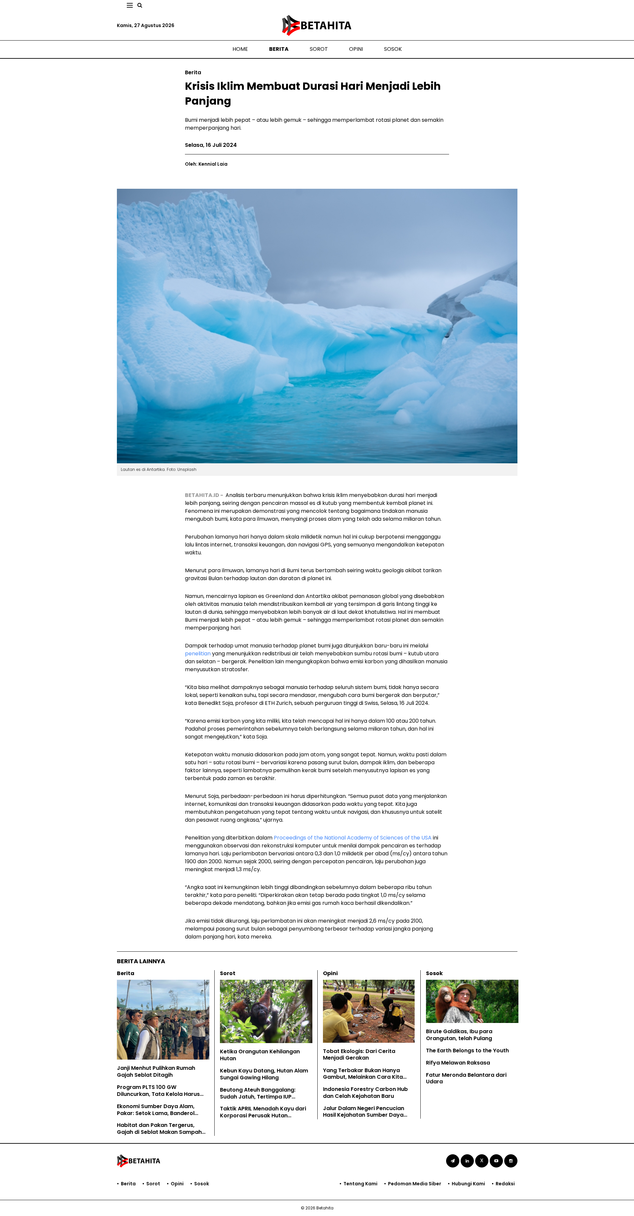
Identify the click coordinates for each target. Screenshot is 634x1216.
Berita (279, 49)
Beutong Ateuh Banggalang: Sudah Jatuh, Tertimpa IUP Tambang (258, 1096)
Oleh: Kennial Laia (206, 164)
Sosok (393, 49)
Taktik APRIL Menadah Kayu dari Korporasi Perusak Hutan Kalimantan (263, 1115)
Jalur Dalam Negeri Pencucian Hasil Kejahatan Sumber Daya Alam (363, 1115)
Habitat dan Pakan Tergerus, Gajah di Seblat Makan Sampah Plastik (159, 1132)
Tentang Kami (360, 1184)
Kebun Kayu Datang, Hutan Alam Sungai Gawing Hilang (264, 1074)
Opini (356, 49)
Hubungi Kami (468, 1184)
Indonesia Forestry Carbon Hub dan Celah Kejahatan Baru (365, 1092)
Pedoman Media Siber (414, 1184)
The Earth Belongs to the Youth (467, 1050)
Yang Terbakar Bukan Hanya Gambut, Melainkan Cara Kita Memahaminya (363, 1077)
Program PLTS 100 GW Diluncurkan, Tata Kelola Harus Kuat (158, 1094)
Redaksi (505, 1184)
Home (240, 49)
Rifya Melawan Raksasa (458, 1063)
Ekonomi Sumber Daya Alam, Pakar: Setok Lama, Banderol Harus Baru (155, 1113)
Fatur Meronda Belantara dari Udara (466, 1078)
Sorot (319, 49)
